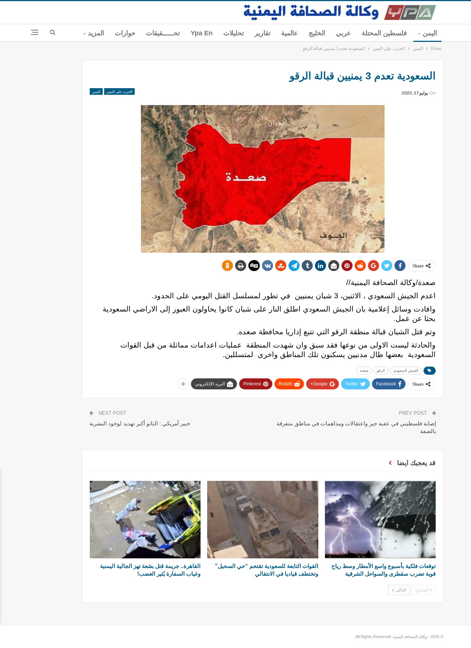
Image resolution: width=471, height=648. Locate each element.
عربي (343, 33)
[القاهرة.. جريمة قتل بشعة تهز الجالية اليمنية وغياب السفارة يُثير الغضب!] (145, 519)
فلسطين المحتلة (384, 33)
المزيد (96, 33)
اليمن (430, 33)
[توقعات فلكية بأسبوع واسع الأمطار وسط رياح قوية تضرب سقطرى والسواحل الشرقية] (380, 519)
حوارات (125, 33)
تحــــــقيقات (163, 33)
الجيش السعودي (405, 370)
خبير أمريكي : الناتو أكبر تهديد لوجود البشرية (139, 423)
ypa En (202, 33)
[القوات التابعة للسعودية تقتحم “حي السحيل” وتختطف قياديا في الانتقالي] (262, 519)
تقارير (262, 33)
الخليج (317, 33)
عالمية (289, 33)
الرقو (381, 370)
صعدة (364, 370)
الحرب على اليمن (119, 91)
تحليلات (233, 33)
